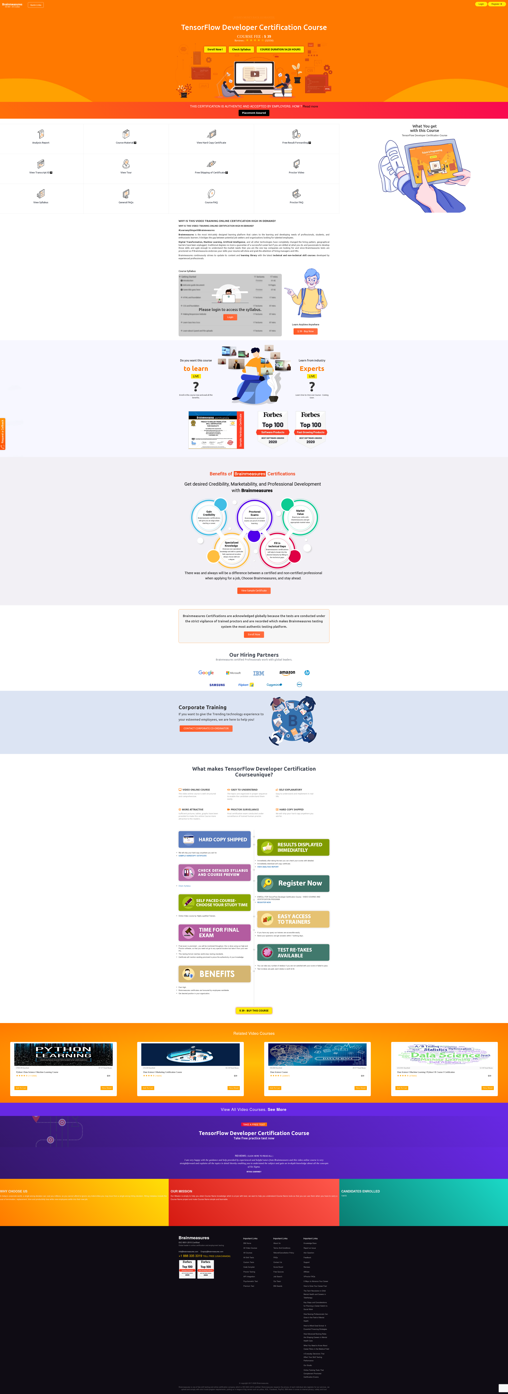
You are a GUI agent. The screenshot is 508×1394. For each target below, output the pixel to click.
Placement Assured (254, 113)
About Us (277, 1243)
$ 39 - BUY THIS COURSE (254, 1010)
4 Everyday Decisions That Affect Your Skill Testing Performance (314, 1357)
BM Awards (277, 1286)
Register (495, 3)
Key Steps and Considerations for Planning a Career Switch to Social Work (315, 1305)
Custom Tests (248, 1262)
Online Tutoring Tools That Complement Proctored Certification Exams (314, 1373)
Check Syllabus (241, 49)
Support (307, 1262)
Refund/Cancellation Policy (283, 1252)
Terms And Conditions (281, 1248)
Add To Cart (21, 1088)
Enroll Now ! (215, 49)
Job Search (277, 1276)
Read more (310, 106)
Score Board (278, 1267)
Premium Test (248, 1286)
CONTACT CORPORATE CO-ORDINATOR (206, 728)
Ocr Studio (308, 1365)
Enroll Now (254, 634)
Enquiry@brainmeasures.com (212, 1251)
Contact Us (277, 1262)
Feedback (307, 1257)
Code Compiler (249, 1267)
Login (481, 3)
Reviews (307, 1267)
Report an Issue (310, 1248)
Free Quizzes (278, 1271)
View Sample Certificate (254, 590)
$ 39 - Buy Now (306, 331)
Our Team (277, 1281)
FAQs (275, 1257)
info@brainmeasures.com (188, 1251)
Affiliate (306, 1271)
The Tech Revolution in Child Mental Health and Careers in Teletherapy (315, 1294)
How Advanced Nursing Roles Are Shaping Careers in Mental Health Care (315, 1337)
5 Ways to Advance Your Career (316, 1281)
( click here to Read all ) (260, 1155)
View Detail (107, 1088)
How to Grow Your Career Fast (315, 1286)
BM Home (247, 1243)
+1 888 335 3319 (190, 1255)
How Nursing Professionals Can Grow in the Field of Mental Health (316, 1317)
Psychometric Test (250, 1281)
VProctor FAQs (309, 1276)
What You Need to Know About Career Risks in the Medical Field (316, 1347)
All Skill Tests (248, 1257)
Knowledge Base (310, 1243)
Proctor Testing (249, 1271)
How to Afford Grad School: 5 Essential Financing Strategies (315, 1327)
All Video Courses (250, 1248)
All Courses (247, 1252)
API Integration (249, 1276)
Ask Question (309, 1252)
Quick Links (35, 4)
